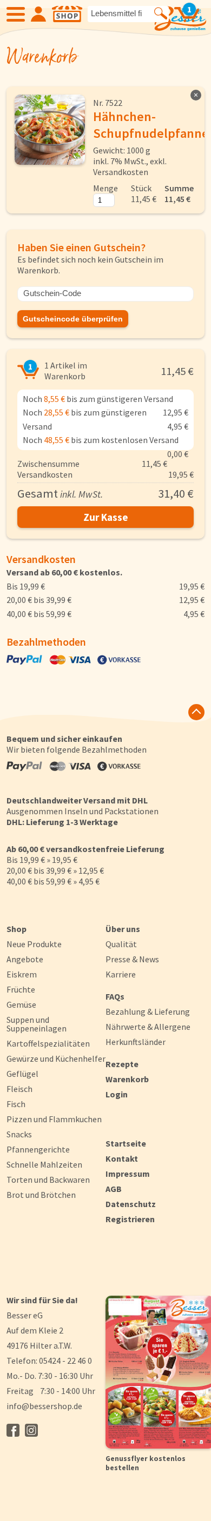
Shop (16, 928)
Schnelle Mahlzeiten (44, 1164)
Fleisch (19, 1088)
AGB (114, 1188)
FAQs (115, 996)
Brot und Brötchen (41, 1194)
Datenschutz (131, 1203)
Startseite (126, 1143)
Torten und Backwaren (48, 1179)
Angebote (24, 959)
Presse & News (132, 959)
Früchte (20, 989)
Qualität (121, 944)
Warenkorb (127, 1079)
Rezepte (122, 1063)
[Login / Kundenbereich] (38, 14)
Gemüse (21, 1004)
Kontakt (122, 1158)
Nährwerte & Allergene (148, 1026)
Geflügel (22, 1073)
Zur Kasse (105, 517)
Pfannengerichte (38, 1149)
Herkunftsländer (136, 1041)
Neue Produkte (34, 944)
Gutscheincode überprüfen (73, 318)
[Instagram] (31, 1430)
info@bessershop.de (44, 1406)
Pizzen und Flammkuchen (54, 1119)
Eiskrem (21, 974)
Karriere (121, 974)
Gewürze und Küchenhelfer (56, 1058)
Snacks (19, 1134)
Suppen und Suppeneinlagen (36, 1024)
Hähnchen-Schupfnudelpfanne (151, 125)
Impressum (128, 1173)
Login (117, 1094)
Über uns (123, 928)
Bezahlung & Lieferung (148, 1011)
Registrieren (130, 1219)
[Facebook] (12, 1430)
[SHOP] (67, 14)
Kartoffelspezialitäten (48, 1043)
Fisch (15, 1103)
